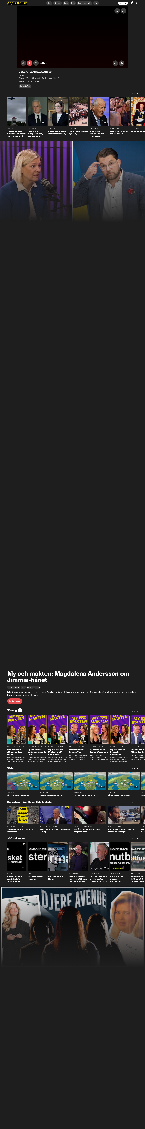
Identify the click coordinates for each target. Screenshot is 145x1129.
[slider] (72, 67)
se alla (135, 93)
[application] (72, 37)
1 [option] (20, 710)
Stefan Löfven (25, 86)
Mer (96, 3)
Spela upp (16, 701)
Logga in (123, 3)
